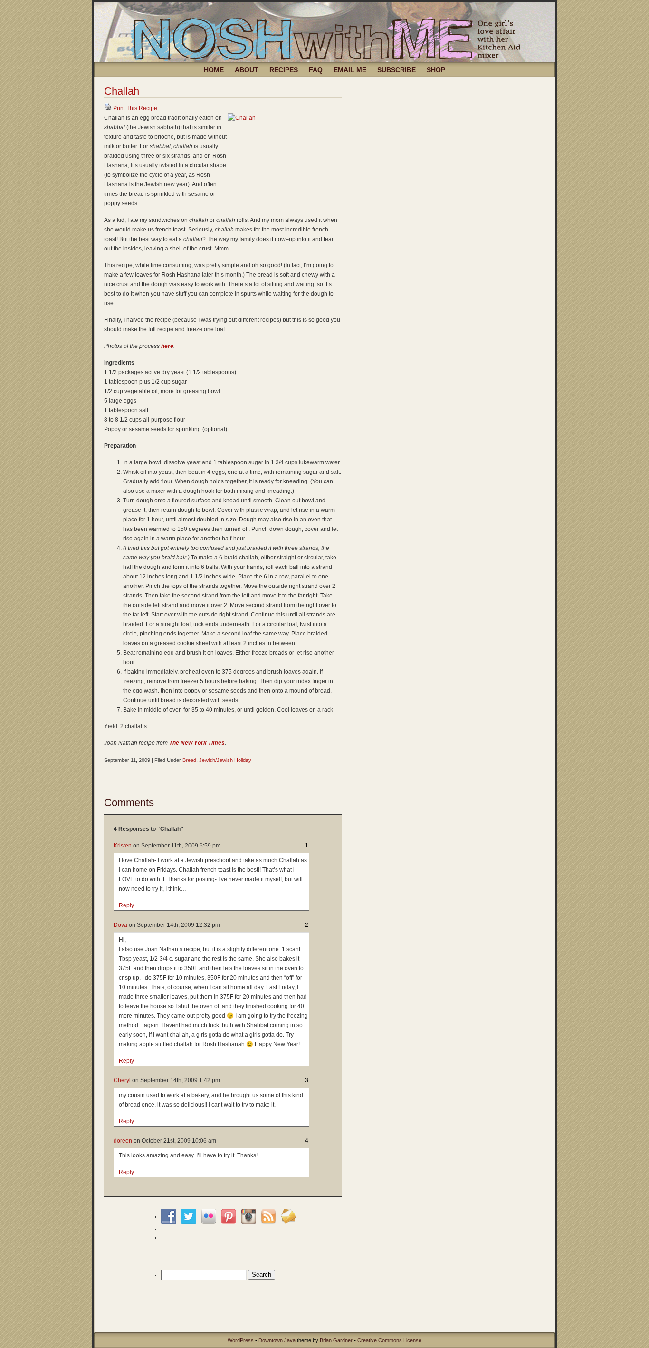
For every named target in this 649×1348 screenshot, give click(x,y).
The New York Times (197, 743)
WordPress (241, 1340)
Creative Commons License (389, 1340)
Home (214, 70)
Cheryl (122, 1080)
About (246, 70)
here (167, 346)
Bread (189, 760)
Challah (121, 91)
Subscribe (396, 70)
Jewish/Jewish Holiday (225, 760)
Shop (436, 70)
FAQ (316, 70)
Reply (126, 905)
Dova (120, 925)
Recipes (283, 70)
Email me (350, 70)
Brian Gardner (336, 1340)
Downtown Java (277, 1340)
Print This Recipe (135, 108)
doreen (123, 1140)
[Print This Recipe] (108, 108)
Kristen (123, 845)
